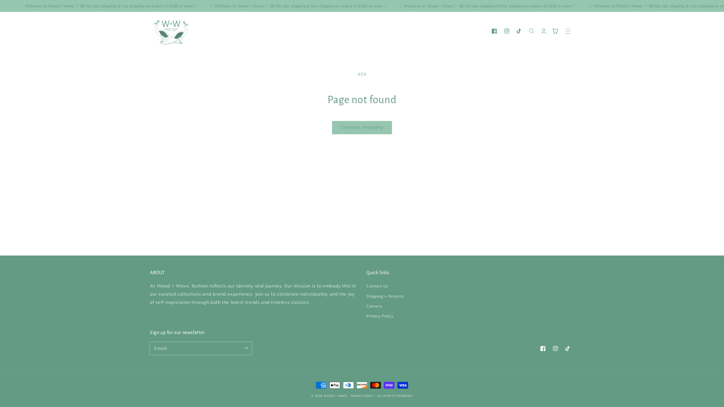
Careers (374, 306)
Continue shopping (362, 127)
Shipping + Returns (385, 296)
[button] (568, 31)
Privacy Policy (379, 316)
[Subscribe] (245, 348)
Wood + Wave (335, 396)
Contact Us (377, 286)
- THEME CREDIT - (362, 396)
